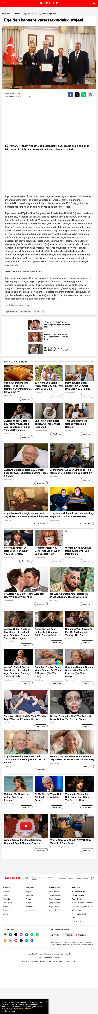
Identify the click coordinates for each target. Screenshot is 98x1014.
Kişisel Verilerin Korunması (82, 903)
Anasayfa (6, 13)
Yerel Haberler (32, 910)
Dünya (5, 914)
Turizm (29, 903)
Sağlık (28, 891)
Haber (40, 957)
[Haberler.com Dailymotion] (32, 941)
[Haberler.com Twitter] (16, 935)
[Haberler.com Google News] (5, 935)
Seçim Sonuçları (55, 899)
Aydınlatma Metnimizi (22, 1009)
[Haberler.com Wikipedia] (10, 941)
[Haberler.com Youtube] (16, 941)
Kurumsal (76, 887)
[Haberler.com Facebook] (10, 935)
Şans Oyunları (54, 903)
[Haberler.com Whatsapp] (32, 935)
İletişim (79, 878)
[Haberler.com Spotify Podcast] (37, 935)
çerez (4, 1004)
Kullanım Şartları (78, 891)
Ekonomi (6, 891)
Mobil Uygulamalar (79, 914)
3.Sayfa (6, 910)
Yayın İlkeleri (93, 878)
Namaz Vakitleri (55, 895)
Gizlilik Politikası (78, 895)
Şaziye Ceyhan (24, 305)
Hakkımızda (62, 878)
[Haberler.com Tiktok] (21, 941)
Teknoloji (29, 895)
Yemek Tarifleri (55, 910)
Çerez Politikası (78, 899)
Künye (86, 878)
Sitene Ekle (76, 921)
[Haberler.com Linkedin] (26, 935)
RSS (73, 917)
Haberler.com (54, 887)
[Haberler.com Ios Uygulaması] (56, 935)
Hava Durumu (54, 891)
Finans (28, 899)
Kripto (5, 906)
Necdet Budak (25, 312)
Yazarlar (29, 906)
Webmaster (76, 910)
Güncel (17, 13)
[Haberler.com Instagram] (21, 935)
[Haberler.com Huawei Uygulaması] (80, 935)
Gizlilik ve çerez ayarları (30, 961)
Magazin (6, 899)
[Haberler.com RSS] (5, 941)
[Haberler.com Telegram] (26, 941)
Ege (43, 312)
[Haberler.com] (16, 878)
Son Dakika (7, 903)
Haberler (6, 887)
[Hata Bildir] (44, 961)
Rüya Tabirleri (54, 906)
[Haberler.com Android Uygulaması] (68, 935)
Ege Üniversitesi (11, 312)
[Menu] (3, 3)
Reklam (71, 878)
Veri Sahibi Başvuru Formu (82, 906)
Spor (5, 895)
